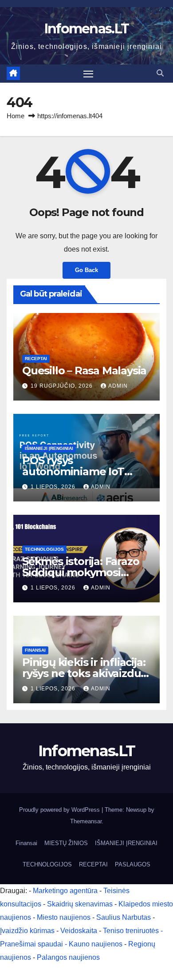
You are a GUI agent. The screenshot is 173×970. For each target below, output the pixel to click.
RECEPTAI (36, 358)
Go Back (86, 270)
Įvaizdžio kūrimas (27, 930)
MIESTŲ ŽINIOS (66, 843)
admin (118, 386)
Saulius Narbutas (123, 917)
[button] (160, 73)
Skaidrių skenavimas (80, 904)
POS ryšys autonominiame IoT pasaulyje (73, 471)
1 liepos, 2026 (54, 487)
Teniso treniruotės (131, 930)
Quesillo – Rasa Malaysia (84, 370)
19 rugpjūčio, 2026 (62, 386)
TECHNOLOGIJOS (44, 549)
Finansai (35, 650)
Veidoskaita (78, 930)
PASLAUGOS (132, 864)
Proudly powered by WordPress (60, 809)
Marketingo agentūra (65, 890)
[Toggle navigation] (88, 74)
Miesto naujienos (63, 917)
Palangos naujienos (68, 957)
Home (15, 116)
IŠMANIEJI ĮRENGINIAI (49, 448)
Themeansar (86, 821)
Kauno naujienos (95, 944)
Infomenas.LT (86, 28)
